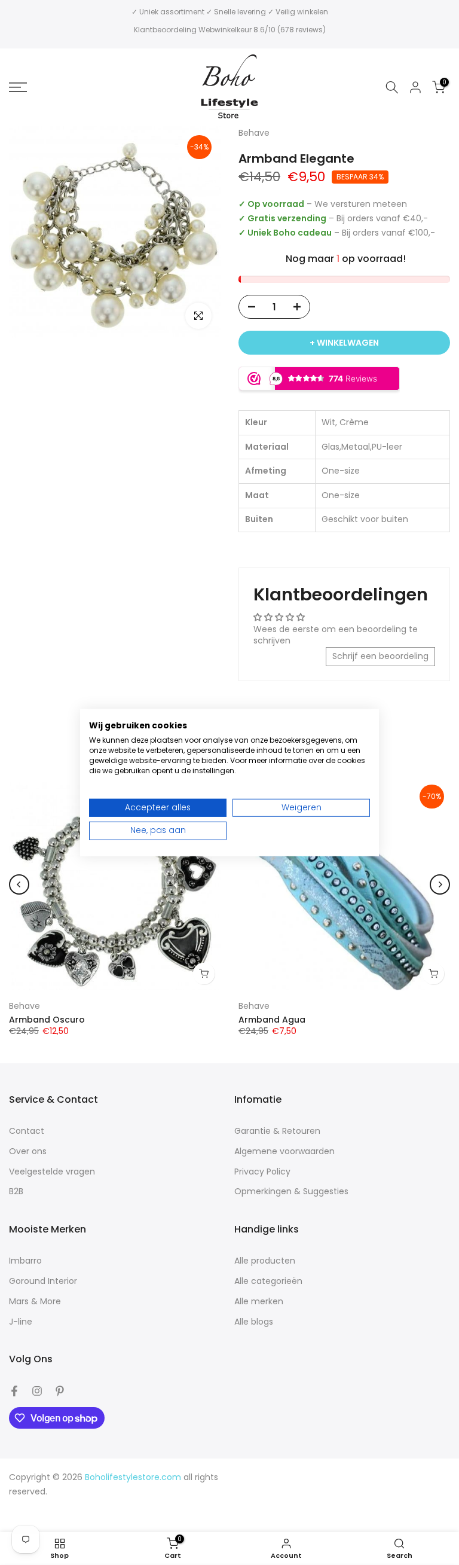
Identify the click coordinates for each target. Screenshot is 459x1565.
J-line (20, 1322)
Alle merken (258, 1301)
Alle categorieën (268, 1281)
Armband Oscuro (47, 1019)
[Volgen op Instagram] (37, 1391)
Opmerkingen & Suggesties (291, 1191)
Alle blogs (253, 1322)
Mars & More (35, 1301)
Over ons (28, 1151)
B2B (16, 1191)
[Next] (440, 884)
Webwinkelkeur (225, 30)
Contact (26, 1131)
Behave (24, 1006)
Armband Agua (271, 1019)
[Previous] (19, 884)
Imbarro (25, 1261)
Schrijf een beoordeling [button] (380, 656)
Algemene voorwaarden (284, 1151)
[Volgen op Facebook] (14, 1391)
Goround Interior (43, 1281)
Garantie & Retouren (277, 1131)
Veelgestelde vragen (52, 1171)
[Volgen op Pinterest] (59, 1391)
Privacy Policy (262, 1171)
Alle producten (264, 1261)
